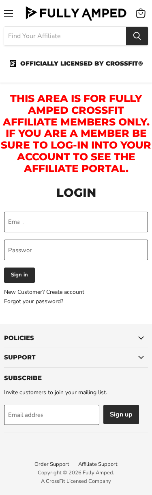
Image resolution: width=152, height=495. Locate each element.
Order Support (51, 464)
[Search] (137, 36)
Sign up (121, 414)
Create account (65, 292)
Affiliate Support (98, 464)
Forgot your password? (33, 301)
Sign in (19, 274)
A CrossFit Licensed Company (76, 481)
